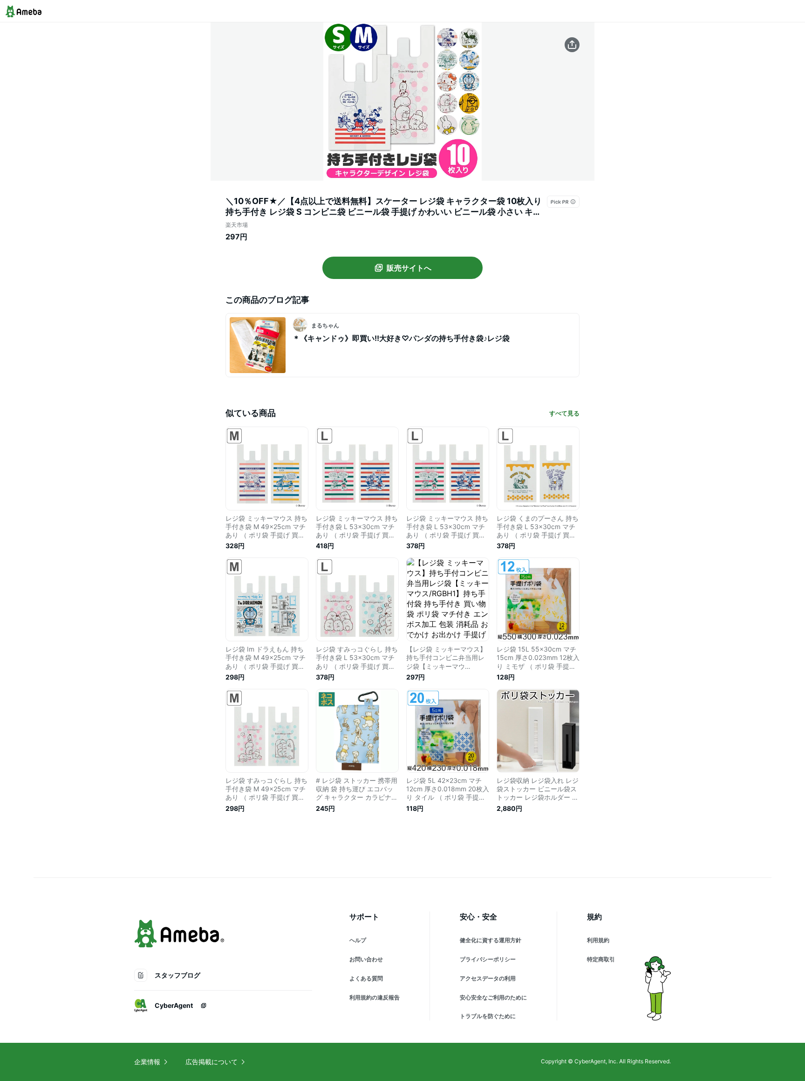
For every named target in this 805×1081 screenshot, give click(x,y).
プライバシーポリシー (488, 959)
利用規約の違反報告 (374, 997)
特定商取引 (601, 959)
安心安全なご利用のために (493, 997)
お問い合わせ (366, 959)
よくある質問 (366, 978)
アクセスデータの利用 (488, 978)
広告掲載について (211, 1062)
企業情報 (147, 1062)
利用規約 (598, 940)
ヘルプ (357, 940)
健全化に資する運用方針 (490, 940)
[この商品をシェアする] (572, 44)
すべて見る (564, 413)
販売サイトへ (409, 267)
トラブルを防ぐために (488, 1016)
